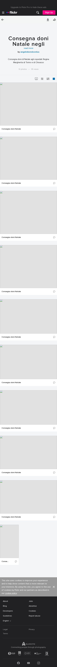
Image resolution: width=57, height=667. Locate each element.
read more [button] (28, 48)
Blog (5, 606)
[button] (47, 19)
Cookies (32, 611)
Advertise (33, 606)
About (5, 601)
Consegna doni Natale (11, 129)
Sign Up (49, 12)
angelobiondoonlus (29, 52)
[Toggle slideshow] (36, 78)
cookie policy (11, 593)
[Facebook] (18, 663)
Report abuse (34, 616)
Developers (8, 611)
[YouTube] (28, 663)
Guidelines (7, 616)
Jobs (31, 601)
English (6, 621)
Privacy (32, 629)
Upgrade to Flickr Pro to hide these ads (28, 7)
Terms (5, 633)
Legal (5, 629)
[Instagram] (38, 663)
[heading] (11, 12)
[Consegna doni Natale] (28, 104)
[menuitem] (37, 12)
